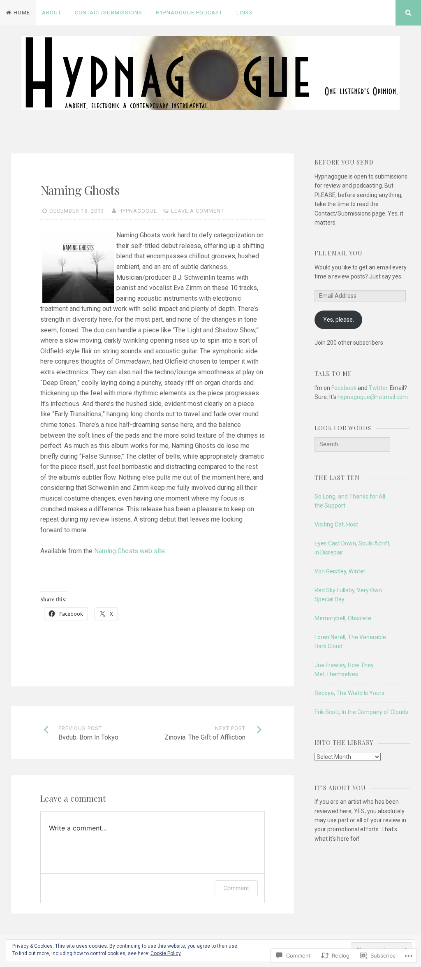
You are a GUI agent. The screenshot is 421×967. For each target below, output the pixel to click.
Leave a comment (197, 211)
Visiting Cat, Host (336, 524)
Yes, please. (338, 319)
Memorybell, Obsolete (343, 618)
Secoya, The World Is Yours (349, 693)
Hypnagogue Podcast (189, 12)
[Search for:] (352, 444)
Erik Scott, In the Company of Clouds (361, 712)
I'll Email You (339, 253)
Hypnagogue (137, 211)
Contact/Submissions (108, 12)
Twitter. (379, 388)
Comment (236, 887)
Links (244, 12)
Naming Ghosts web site (129, 551)
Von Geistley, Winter (340, 571)
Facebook (343, 388)
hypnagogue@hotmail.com (373, 397)
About (51, 12)
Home (22, 12)
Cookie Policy (165, 953)
